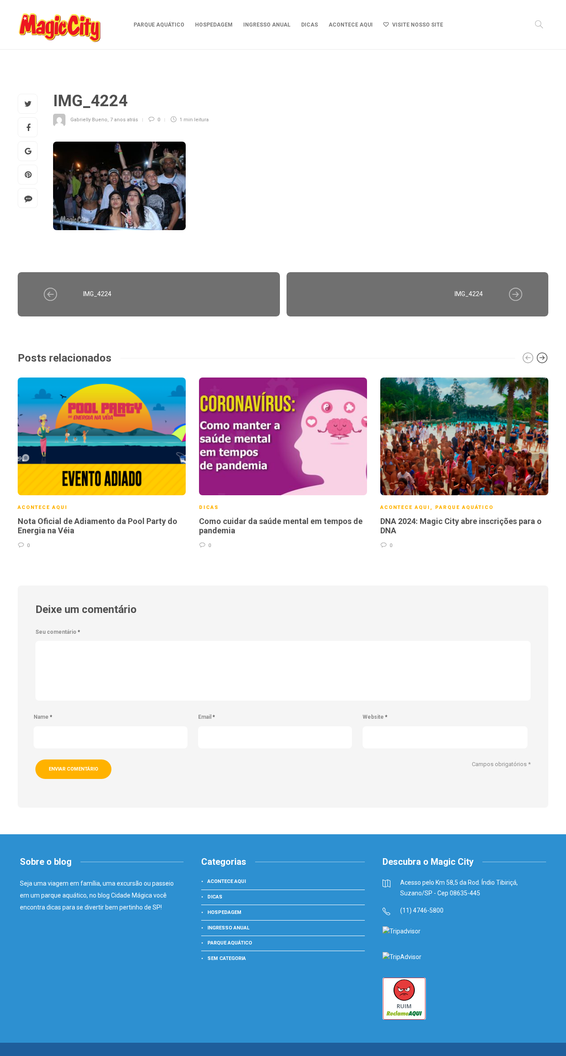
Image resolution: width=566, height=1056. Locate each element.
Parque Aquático (159, 25)
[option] (101, 462)
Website (375, 717)
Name (43, 717)
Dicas (309, 25)
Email (206, 717)
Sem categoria (226, 958)
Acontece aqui (351, 25)
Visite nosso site (417, 25)
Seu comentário (57, 632)
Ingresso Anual (267, 25)
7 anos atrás (124, 120)
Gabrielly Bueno (88, 120)
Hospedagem (214, 25)
